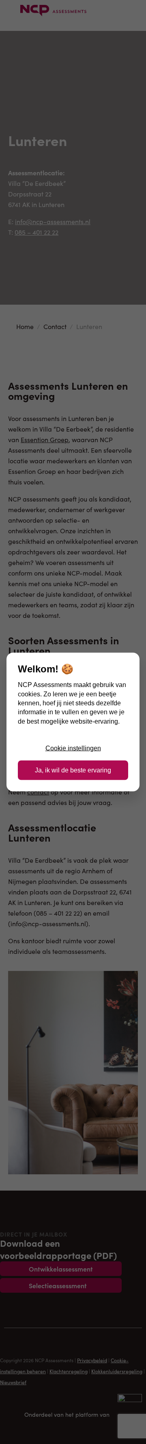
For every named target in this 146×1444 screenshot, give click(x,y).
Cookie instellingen (73, 747)
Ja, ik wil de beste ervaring (73, 770)
